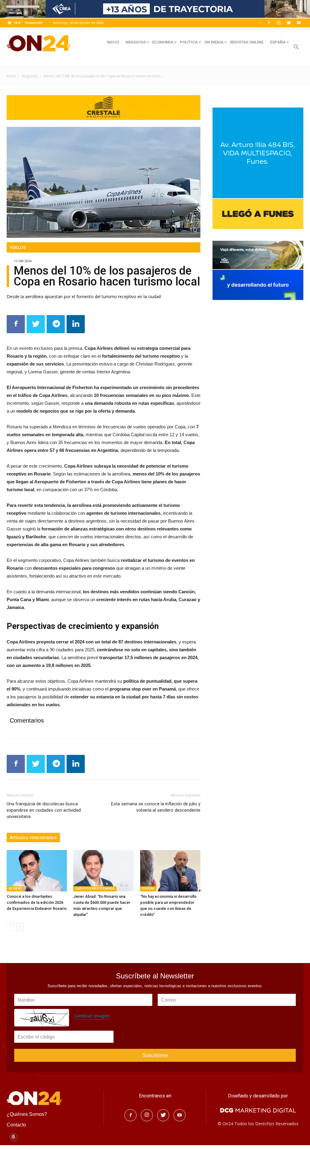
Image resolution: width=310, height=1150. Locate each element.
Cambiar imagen (92, 1016)
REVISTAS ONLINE (246, 42)
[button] (296, 48)
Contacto (16, 1124)
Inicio (11, 76)
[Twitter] (288, 22)
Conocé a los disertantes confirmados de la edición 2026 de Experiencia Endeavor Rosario (37, 902)
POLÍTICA (189, 42)
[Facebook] (268, 22)
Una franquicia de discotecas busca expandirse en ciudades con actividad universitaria (44, 810)
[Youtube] (298, 22)
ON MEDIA (213, 42)
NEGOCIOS (136, 42)
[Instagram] (278, 22)
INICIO (113, 42)
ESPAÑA (277, 42)
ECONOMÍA (162, 42)
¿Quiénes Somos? (27, 1114)
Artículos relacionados (33, 837)
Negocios (29, 76)
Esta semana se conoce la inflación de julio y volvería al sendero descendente (155, 807)
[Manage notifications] (13, 1137)
